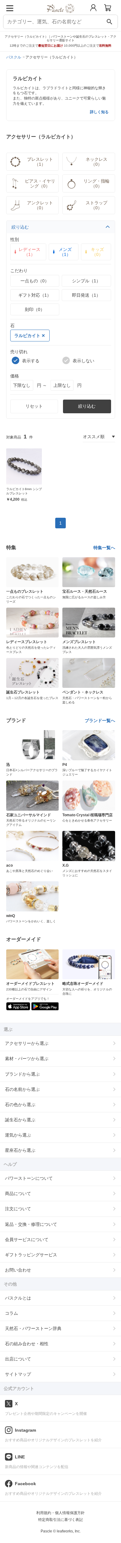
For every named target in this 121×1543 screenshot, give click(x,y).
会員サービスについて (26, 1239)
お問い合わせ (18, 1269)
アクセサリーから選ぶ (26, 1043)
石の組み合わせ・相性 (26, 1343)
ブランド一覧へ (100, 720)
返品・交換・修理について (31, 1224)
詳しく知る (99, 112)
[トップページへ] (60, 15)
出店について (18, 1358)
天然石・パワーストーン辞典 (33, 1328)
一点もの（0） (34, 280)
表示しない (83, 360)
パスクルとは (18, 1297)
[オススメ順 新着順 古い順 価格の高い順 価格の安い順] (99, 436)
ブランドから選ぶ (22, 1074)
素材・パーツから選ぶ (26, 1058)
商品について (18, 1193)
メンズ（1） (65, 252)
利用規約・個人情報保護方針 (60, 1513)
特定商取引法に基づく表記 (60, 1520)
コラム (11, 1313)
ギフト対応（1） (34, 295)
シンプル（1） (86, 280)
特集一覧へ (104, 547)
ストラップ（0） (96, 205)
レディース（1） (29, 252)
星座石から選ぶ (20, 1150)
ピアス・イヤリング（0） (40, 183)
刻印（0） (35, 309)
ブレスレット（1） (40, 162)
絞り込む (20, 227)
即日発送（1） (86, 295)
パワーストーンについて (29, 1178)
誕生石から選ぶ (20, 1119)
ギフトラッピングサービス (31, 1254)
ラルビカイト (27, 335)
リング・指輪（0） (96, 183)
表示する (30, 360)
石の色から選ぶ (20, 1104)
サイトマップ (18, 1374)
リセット (34, 406)
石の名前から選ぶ (22, 1089)
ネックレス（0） (96, 162)
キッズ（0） (97, 252)
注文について (18, 1208)
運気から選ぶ (18, 1135)
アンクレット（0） (40, 205)
